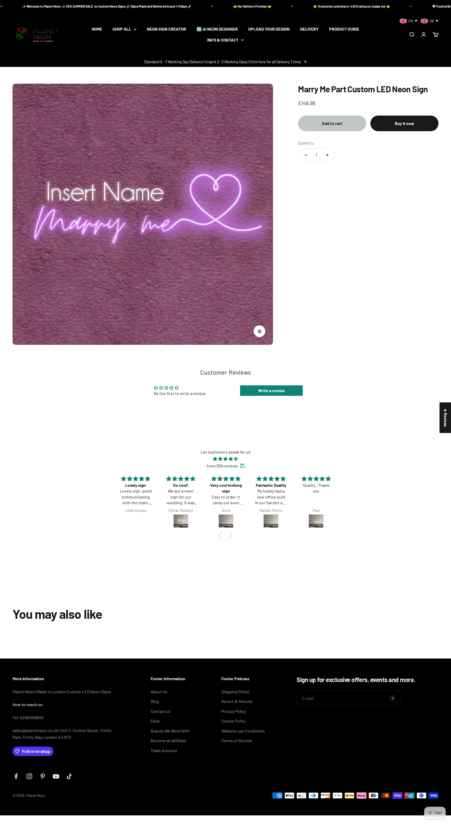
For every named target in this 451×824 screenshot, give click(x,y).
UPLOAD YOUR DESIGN (269, 29)
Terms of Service (236, 740)
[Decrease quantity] (305, 155)
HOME (97, 29)
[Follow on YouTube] (56, 776)
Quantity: (306, 142)
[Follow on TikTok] (69, 776)
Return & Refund (236, 701)
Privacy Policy (233, 711)
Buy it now (404, 123)
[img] (225, 458)
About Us (159, 691)
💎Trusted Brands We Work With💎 (410, 6)
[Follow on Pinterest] (42, 776)
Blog (155, 701)
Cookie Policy (233, 720)
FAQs (155, 720)
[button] (221, 535)
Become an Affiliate (168, 740)
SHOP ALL (121, 29)
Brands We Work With (170, 730)
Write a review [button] (271, 390)
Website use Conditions (243, 730)
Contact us (160, 711)
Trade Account (164, 750)
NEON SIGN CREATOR (166, 29)
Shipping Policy (235, 691)
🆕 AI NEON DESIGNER (217, 29)
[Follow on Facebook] (16, 776)
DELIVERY (309, 29)
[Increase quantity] (327, 155)
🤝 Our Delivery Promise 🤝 (206, 6)
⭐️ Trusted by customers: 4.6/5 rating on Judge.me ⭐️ (305, 6)
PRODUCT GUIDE (344, 29)
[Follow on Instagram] (29, 776)
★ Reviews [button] (445, 418)
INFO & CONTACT (223, 39)
